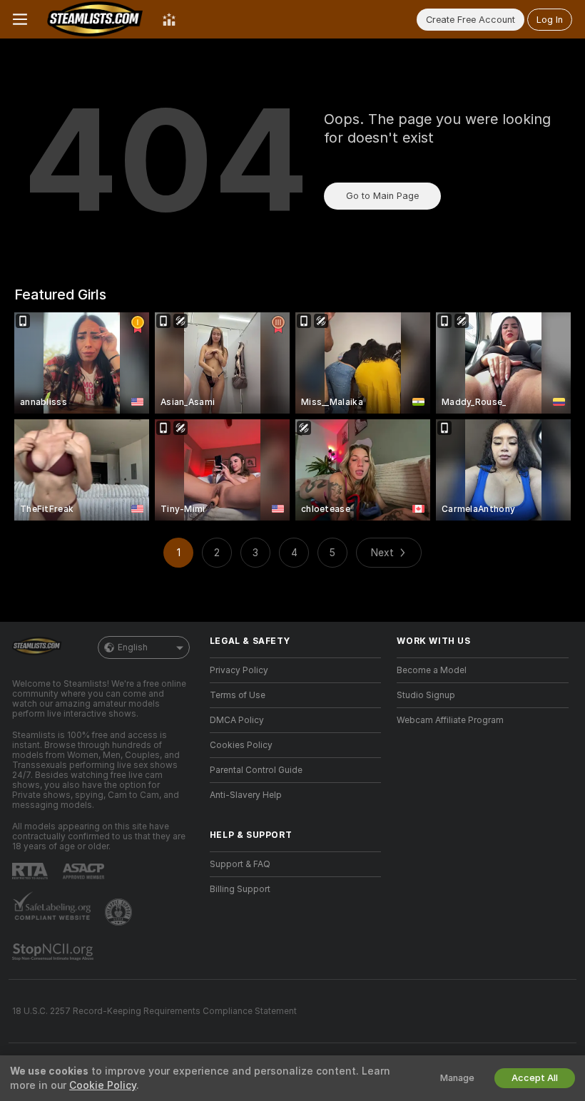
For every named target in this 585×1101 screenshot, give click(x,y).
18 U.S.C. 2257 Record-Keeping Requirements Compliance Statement (154, 1011)
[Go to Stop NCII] (54, 952)
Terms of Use (237, 695)
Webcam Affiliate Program (450, 720)
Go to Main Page (382, 195)
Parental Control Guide (256, 770)
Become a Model (432, 670)
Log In (549, 19)
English (133, 647)
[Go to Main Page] (95, 19)
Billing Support (240, 889)
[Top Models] (169, 19)
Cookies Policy (241, 745)
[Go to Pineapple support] (120, 912)
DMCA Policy (237, 720)
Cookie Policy (102, 1085)
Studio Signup (426, 695)
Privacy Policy (239, 670)
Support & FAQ (240, 864)
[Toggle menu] (20, 19)
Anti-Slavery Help (246, 795)
